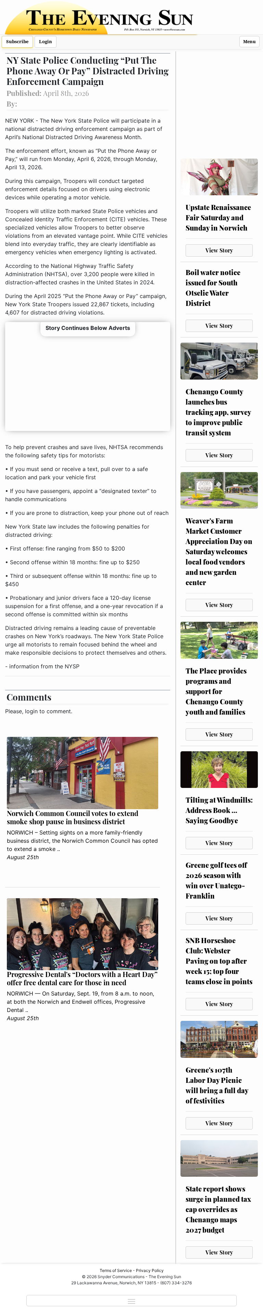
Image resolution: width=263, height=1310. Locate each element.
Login (45, 41)
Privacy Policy (150, 1270)
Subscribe (17, 41)
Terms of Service (116, 1270)
